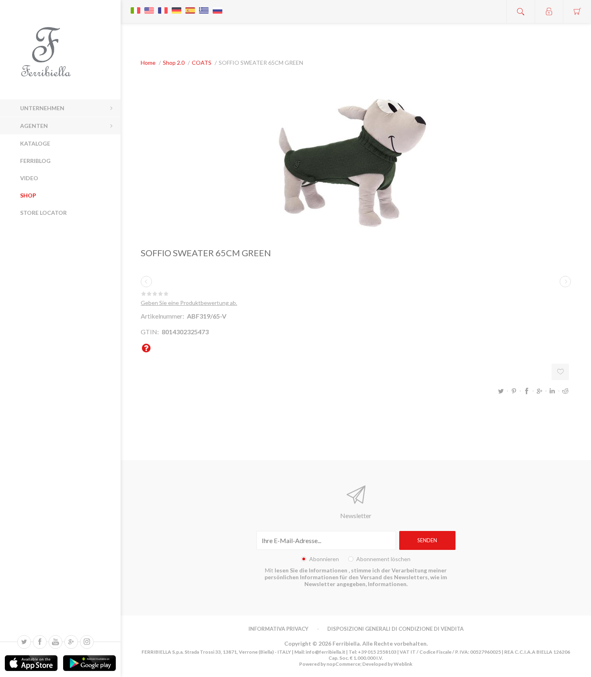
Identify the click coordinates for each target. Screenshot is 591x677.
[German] (176, 6)
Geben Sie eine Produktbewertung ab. (189, 302)
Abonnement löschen (383, 559)
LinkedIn (552, 391)
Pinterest (514, 391)
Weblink (403, 664)
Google (539, 391)
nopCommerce (343, 664)
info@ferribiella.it (325, 652)
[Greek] (203, 6)
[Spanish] (190, 6)
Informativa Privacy (278, 629)
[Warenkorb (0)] (577, 11)
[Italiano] (135, 6)
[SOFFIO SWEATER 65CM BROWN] (146, 281)
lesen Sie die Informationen (312, 570)
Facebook (526, 391)
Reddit (565, 391)
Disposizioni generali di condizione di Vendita (395, 629)
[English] (149, 6)
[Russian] (217, 6)
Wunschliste (560, 372)
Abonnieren (324, 559)
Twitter (501, 391)
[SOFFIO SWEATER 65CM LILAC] (565, 281)
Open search (521, 11)
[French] (162, 6)
